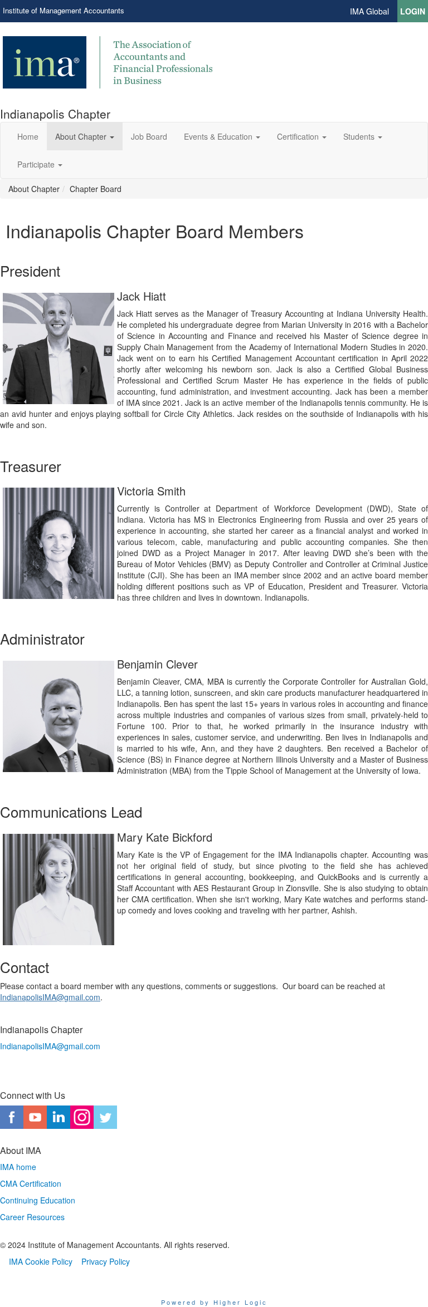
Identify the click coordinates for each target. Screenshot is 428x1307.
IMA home (18, 1166)
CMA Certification (30, 1183)
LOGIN (412, 11)
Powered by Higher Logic (214, 1302)
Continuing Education (37, 1200)
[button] (85, 136)
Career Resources (32, 1216)
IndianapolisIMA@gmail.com (50, 997)
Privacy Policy (105, 1261)
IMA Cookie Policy (40, 1261)
